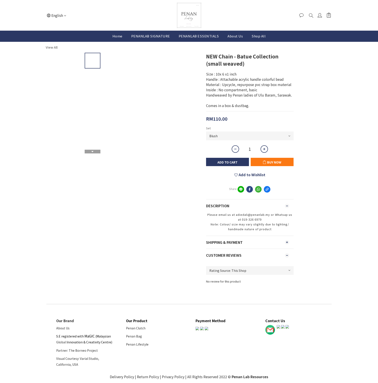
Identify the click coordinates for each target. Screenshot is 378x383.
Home (117, 36)
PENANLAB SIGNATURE (150, 36)
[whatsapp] (258, 189)
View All (52, 47)
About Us (235, 36)
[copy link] (267, 189)
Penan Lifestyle (137, 344)
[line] (241, 189)
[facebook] (249, 189)
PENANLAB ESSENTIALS (199, 36)
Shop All (259, 36)
